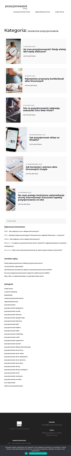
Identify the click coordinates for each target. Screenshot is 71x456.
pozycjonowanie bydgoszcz (13, 308)
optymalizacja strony (42, 12)
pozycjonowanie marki (12, 337)
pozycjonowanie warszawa (13, 376)
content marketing (10, 292)
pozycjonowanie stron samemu (15, 360)
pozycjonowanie (9, 305)
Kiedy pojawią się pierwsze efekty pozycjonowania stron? (23, 263)
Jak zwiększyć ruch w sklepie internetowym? (24, 231)
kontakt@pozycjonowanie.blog (52, 425)
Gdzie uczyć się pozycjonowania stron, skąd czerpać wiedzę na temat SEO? (37, 250)
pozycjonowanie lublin (11, 331)
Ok (26, 453)
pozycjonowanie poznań (12, 344)
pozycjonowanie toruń (11, 373)
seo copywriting (9, 382)
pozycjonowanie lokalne (12, 327)
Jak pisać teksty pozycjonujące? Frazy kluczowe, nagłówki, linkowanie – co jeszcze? (37, 235)
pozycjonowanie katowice (13, 321)
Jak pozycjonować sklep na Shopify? (44, 138)
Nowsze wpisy (11, 221)
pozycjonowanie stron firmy (13, 350)
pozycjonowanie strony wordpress (16, 369)
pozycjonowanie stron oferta (14, 353)
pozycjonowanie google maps (14, 318)
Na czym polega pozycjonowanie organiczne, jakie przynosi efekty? (27, 273)
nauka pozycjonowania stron (14, 298)
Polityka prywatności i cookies (52, 433)
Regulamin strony (51, 435)
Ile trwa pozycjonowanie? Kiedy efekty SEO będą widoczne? (44, 50)
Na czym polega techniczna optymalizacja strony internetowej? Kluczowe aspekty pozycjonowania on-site (41, 197)
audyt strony (59, 12)
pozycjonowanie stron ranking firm (16, 356)
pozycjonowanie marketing (13, 334)
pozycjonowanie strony (22, 12)
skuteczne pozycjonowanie (13, 386)
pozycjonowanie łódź (11, 324)
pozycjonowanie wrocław (12, 379)
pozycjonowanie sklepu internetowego (17, 347)
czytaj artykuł (29, 56)
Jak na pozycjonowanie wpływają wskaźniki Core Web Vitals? (41, 109)
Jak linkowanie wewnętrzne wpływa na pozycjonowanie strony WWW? (28, 269)
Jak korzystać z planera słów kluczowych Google (41, 168)
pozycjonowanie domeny (12, 314)
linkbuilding (8, 295)
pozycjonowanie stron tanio (13, 363)
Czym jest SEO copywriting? (13, 266)
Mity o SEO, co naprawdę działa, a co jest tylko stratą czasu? (24, 276)
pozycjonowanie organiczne (13, 340)
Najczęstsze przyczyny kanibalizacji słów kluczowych (44, 79)
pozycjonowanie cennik (12, 311)
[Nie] (69, 450)
